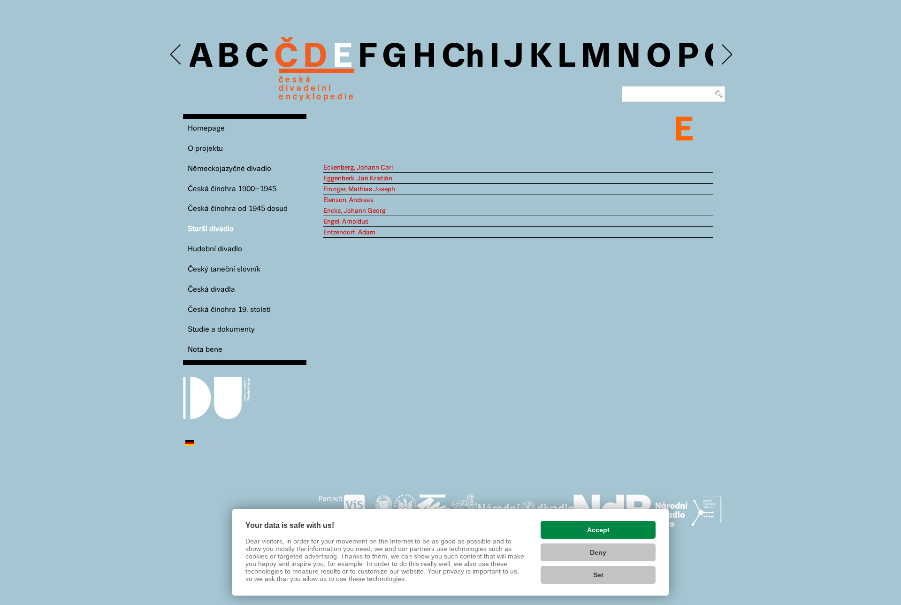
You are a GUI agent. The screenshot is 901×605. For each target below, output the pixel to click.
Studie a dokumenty (221, 330)
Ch (463, 57)
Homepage (206, 128)
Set (598, 575)
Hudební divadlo (215, 249)
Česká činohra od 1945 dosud (238, 209)
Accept (598, 530)
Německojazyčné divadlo (229, 169)
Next (726, 54)
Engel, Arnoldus (345, 221)
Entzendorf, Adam (349, 232)
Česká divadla (211, 290)
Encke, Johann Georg (354, 211)
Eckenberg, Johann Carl (358, 167)
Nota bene (205, 350)
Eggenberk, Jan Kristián (357, 178)
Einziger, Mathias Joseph (359, 189)
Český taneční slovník (224, 269)
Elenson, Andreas (348, 200)
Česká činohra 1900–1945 (232, 189)
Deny (598, 552)
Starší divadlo (211, 229)
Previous (176, 54)
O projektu (205, 149)
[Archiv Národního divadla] (525, 507)
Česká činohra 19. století (229, 310)
